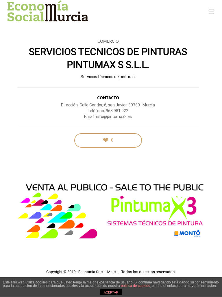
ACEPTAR (111, 292)
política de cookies (135, 286)
